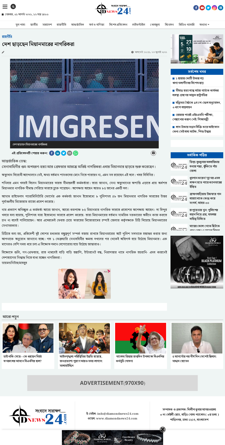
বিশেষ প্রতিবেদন (118, 24)
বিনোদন (169, 24)
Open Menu (5, 7)
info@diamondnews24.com (118, 413)
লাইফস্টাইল (138, 24)
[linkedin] (57, 153)
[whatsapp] (75, 153)
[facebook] (51, 153)
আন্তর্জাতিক (77, 24)
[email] (69, 153)
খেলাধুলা (155, 24)
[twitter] (63, 153)
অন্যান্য (203, 24)
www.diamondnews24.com (116, 418)
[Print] (153, 153)
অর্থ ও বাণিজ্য (96, 24)
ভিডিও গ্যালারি (187, 24)
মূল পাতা (20, 24)
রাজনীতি (61, 24)
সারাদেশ (47, 24)
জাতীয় (33, 24)
